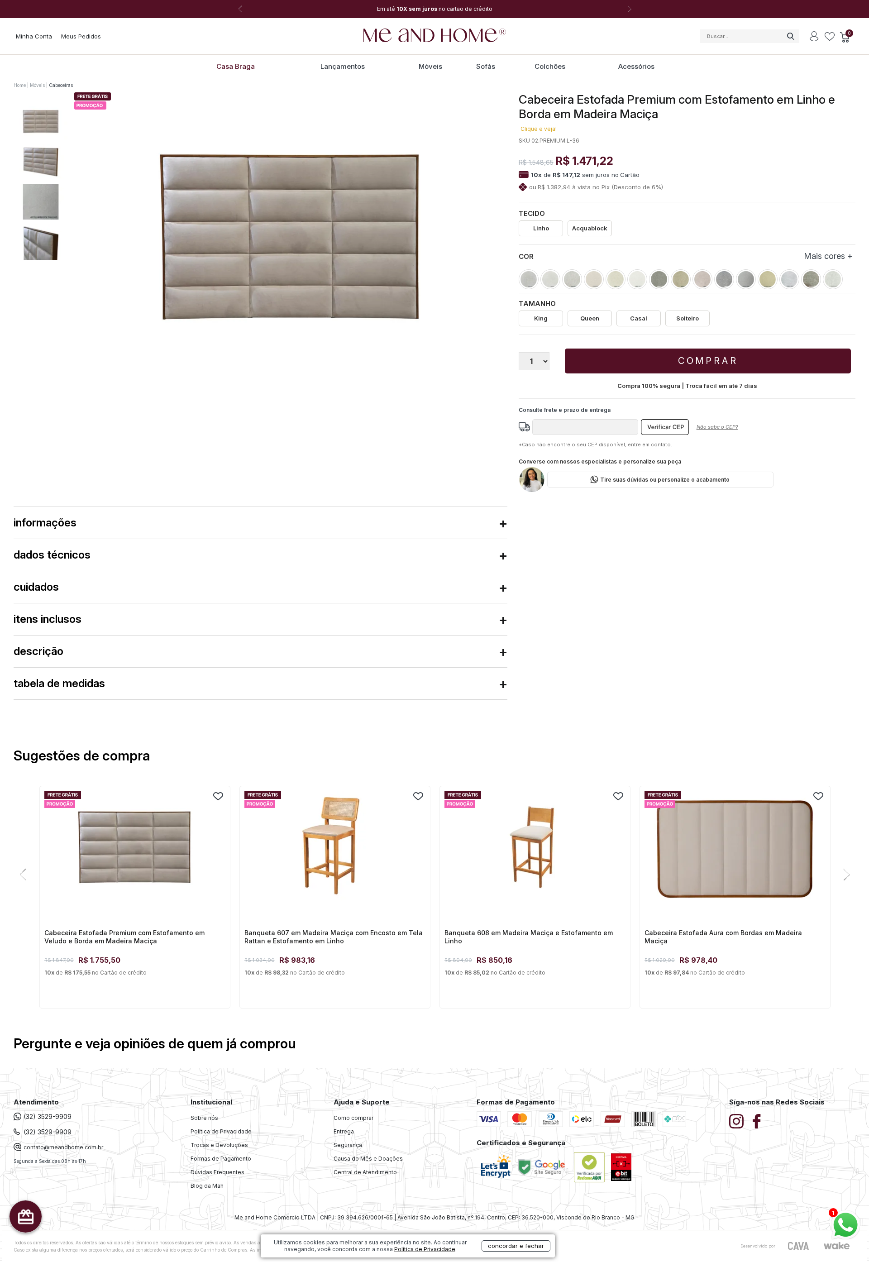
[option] (434, 9)
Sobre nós (204, 1117)
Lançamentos (342, 66)
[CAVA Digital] (799, 1246)
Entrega (344, 1131)
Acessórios (636, 66)
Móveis (430, 66)
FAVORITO (218, 796)
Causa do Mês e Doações (368, 1158)
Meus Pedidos (81, 36)
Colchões (550, 66)
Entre (814, 36)
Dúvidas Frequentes (217, 1172)
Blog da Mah (207, 1185)
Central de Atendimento (365, 1172)
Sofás (485, 66)
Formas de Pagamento (221, 1158)
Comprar (708, 360)
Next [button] (629, 9)
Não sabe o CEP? (717, 427)
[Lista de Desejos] (830, 37)
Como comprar (353, 1117)
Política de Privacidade (221, 1131)
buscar (790, 36)
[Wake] (836, 1245)
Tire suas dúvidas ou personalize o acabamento (665, 479)
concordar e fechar (516, 1245)
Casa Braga (235, 66)
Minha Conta (34, 36)
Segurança (348, 1145)
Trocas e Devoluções (219, 1145)
